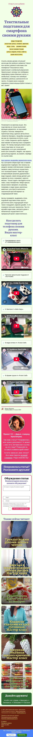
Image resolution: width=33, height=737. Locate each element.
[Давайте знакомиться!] (16, 423)
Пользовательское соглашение (9, 717)
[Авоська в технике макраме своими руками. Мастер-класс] (16, 568)
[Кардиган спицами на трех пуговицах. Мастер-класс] (16, 625)
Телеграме (17, 702)
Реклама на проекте (6, 723)
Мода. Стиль (11, 46)
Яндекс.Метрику (16, 732)
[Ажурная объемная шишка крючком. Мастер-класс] (16, 653)
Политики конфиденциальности (18, 506)
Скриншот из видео (12, 121)
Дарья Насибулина (20, 711)
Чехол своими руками (17, 49)
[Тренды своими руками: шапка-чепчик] (16, 534)
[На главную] (16, 16)
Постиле (27, 702)
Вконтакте (24, 700)
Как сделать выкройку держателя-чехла (16, 160)
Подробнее (11, 735)
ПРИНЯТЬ (22, 735)
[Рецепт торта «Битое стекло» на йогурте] (16, 590)
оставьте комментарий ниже (16, 449)
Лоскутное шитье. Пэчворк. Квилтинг (16, 43)
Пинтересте (7, 702)
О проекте (4, 721)
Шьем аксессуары (16, 54)
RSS (2, 726)
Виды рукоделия (16, 41)
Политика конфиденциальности (9, 718)
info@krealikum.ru (21, 712)
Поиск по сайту (5, 724)
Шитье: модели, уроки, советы (16, 52)
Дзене (16, 700)
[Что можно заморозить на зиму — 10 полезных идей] (16, 681)
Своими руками (21, 46)
